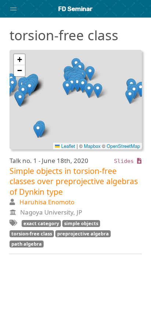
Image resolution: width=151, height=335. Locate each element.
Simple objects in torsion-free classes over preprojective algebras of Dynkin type (74, 181)
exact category (41, 223)
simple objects (81, 223)
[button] (82, 85)
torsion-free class (31, 233)
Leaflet (67, 145)
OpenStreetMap (123, 145)
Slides (125, 161)
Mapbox (92, 145)
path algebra (26, 244)
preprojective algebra (83, 233)
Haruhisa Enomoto (46, 202)
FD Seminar (75, 8)
